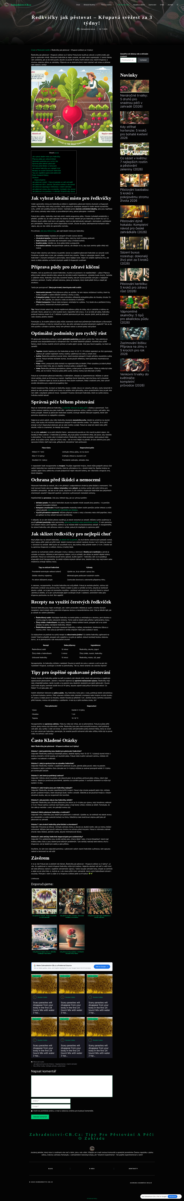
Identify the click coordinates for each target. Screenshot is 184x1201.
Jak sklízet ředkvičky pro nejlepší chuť (46, 168)
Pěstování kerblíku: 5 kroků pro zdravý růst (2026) (133, 287)
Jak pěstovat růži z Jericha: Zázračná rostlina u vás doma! (53, 184)
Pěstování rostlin (123, 5)
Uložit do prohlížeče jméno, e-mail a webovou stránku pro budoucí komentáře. (63, 1111)
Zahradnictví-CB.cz (21, 4)
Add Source (172, 1196)
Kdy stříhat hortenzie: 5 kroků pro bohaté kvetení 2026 (134, 132)
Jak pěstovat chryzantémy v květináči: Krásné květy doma (53, 191)
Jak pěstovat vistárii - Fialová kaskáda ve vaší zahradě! (52, 182)
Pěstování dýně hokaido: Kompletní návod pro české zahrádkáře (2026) (134, 226)
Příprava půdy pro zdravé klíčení (44, 159)
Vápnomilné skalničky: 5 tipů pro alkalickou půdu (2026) (134, 317)
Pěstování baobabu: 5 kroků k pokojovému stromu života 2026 (134, 195)
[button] (177, 5)
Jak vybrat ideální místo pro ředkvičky (46, 157)
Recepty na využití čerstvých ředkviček (46, 171)
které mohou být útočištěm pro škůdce (63, 510)
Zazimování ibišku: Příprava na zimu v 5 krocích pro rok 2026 (133, 348)
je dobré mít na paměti (68, 540)
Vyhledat (143, 60)
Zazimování (152, 5)
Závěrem (35, 178)
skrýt (56, 153)
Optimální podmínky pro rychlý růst (45, 161)
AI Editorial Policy (92, 1198)
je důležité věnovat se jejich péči (74, 408)
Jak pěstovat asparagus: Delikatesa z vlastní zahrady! (51, 187)
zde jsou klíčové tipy (48, 231)
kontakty (133, 1168)
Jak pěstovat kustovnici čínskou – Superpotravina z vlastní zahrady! (55, 1064)
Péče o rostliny (106, 5)
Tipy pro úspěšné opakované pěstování (46, 173)
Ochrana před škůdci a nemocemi (44, 166)
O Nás (162, 5)
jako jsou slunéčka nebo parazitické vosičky (81, 522)
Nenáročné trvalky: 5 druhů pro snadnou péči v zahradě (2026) (134, 101)
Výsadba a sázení (139, 5)
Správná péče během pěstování (43, 164)
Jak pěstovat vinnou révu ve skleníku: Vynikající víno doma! (54, 189)
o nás (92, 1168)
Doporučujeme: (40, 180)
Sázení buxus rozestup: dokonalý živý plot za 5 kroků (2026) (134, 257)
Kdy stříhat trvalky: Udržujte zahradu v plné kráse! (49, 1066)
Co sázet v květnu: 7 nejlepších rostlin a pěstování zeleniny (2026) (133, 163)
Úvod (78, 5)
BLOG (50, 1168)
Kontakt (170, 5)
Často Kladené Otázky (40, 175)
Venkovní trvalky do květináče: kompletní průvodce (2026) (134, 379)
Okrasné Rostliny (89, 5)
